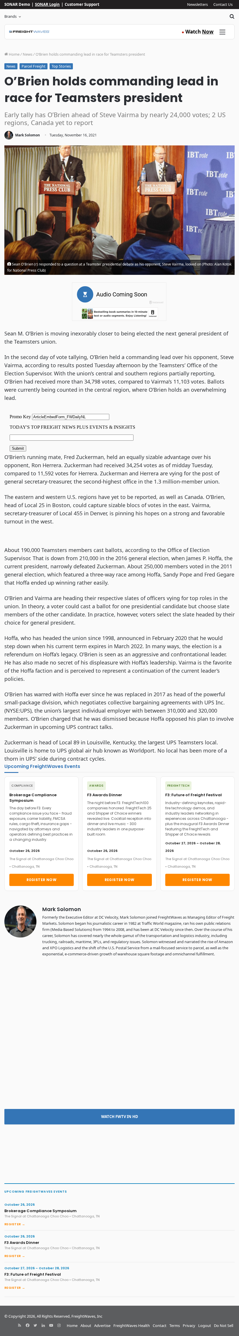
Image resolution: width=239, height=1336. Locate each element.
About (85, 1325)
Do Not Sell (223, 1325)
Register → (14, 1224)
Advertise (102, 1325)
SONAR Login (47, 4)
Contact (159, 1325)
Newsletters (197, 4)
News (27, 54)
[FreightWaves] (29, 31)
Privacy (189, 1325)
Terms (174, 1325)
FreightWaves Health (131, 1325)
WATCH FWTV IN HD (119, 1116)
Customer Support (82, 4)
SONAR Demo (17, 4)
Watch (198, 31)
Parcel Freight (33, 66)
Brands (10, 16)
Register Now (42, 879)
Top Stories (61, 66)
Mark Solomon (27, 135)
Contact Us (223, 4)
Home (14, 54)
